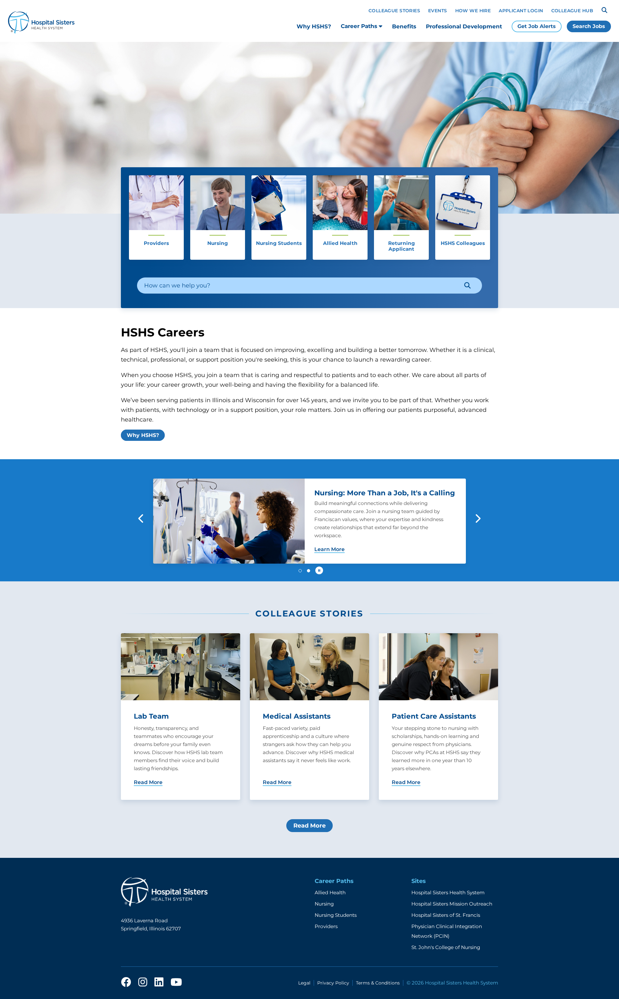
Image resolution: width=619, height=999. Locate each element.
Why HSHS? (314, 26)
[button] (141, 518)
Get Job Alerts (536, 26)
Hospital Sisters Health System (448, 892)
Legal (304, 983)
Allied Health (330, 892)
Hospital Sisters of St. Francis (445, 915)
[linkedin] (158, 982)
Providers (326, 926)
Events (437, 11)
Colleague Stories (394, 11)
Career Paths (360, 26)
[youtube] (176, 982)
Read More (309, 825)
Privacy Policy (333, 983)
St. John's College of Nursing (445, 947)
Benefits (404, 26)
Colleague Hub (572, 11)
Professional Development (464, 26)
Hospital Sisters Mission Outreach (451, 904)
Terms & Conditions (378, 983)
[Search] (604, 10)
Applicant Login (521, 11)
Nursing (324, 904)
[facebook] (126, 982)
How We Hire (473, 11)
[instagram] (142, 982)
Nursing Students (336, 915)
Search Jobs (589, 26)
